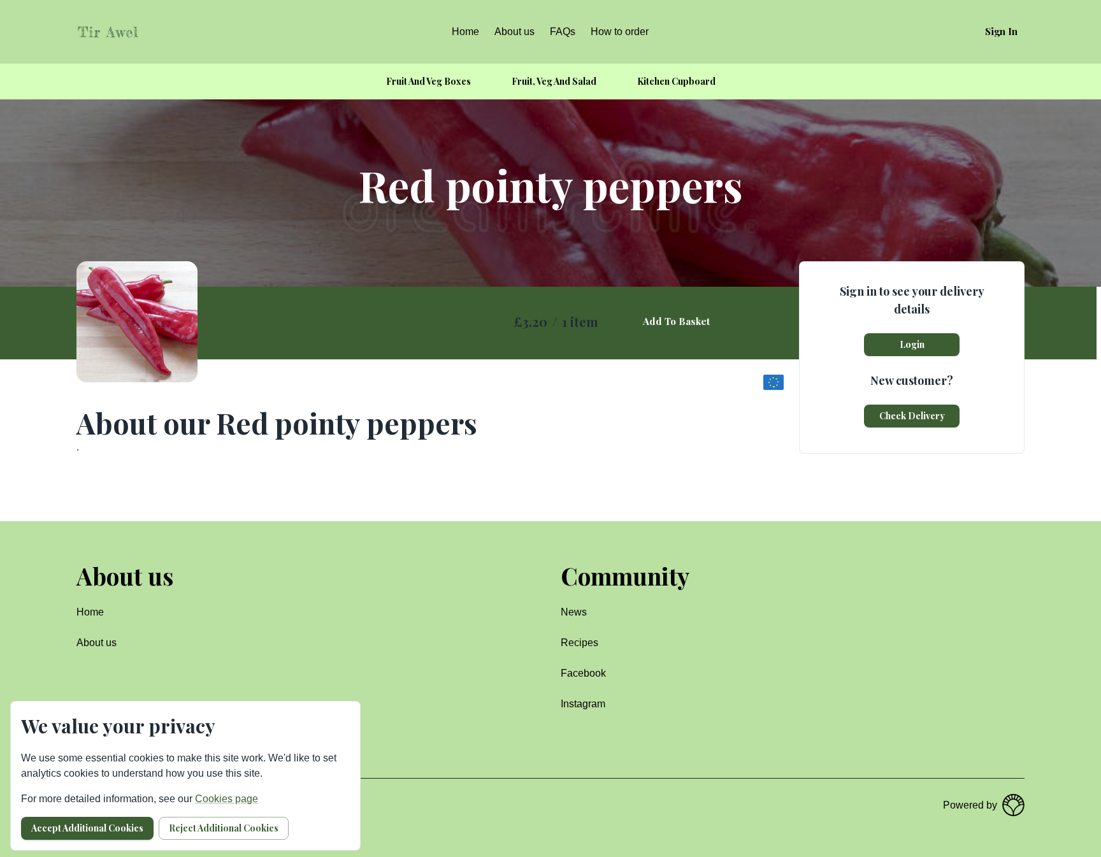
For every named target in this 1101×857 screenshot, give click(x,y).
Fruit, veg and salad (554, 81)
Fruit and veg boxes (428, 81)
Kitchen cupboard (676, 81)
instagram (583, 703)
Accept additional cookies (87, 828)
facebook (583, 673)
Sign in (1001, 31)
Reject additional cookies (223, 828)
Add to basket (676, 321)
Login (912, 344)
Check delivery (912, 416)
